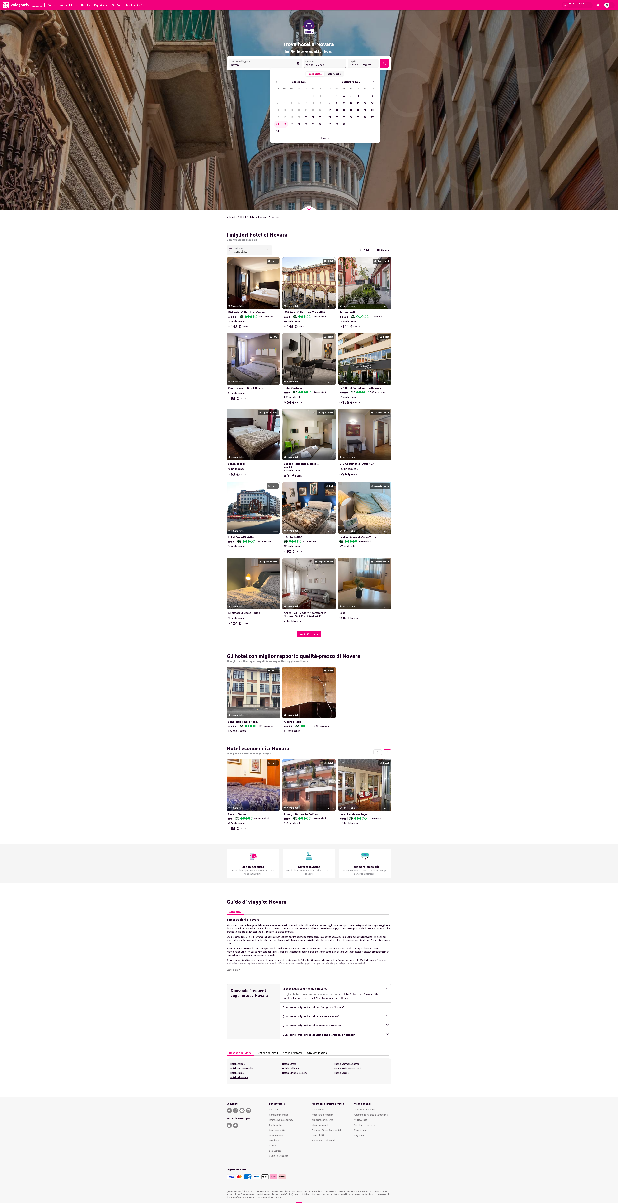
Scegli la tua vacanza (364, 1125)
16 (320, 110)
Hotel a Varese (341, 1073)
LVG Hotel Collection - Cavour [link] (246, 312)
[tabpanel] (309, 944)
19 (291, 117)
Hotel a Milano (237, 1064)
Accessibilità (318, 1135)
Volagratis (232, 217)
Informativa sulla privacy (281, 1120)
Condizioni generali (278, 1114)
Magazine (359, 1135)
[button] (234, 969)
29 (313, 124)
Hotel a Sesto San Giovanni (347, 1068)
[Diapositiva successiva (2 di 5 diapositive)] (276, 283)
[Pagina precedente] (377, 752)
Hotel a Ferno (237, 1073)
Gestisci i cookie (277, 1130)
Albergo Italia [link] (292, 721)
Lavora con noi (276, 1135)
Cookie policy (275, 1125)
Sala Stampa (275, 1151)
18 (284, 117)
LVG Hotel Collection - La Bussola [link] (360, 388)
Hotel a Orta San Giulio (241, 1068)
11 (284, 110)
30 (320, 124)
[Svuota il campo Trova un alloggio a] (298, 63)
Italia (252, 217)
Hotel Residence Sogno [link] (353, 814)
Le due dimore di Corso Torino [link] (358, 537)
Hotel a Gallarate (290, 1068)
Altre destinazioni (317, 1052)
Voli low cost (360, 1120)
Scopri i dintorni (292, 1052)
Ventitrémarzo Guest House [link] (245, 388)
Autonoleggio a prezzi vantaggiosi (371, 1114)
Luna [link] (342, 612)
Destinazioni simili (267, 1052)
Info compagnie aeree (322, 1120)
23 (320, 117)
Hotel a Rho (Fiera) (239, 1077)
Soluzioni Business (278, 1156)
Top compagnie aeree (365, 1109)
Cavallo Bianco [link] (237, 814)
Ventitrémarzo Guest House (332, 998)
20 (299, 117)
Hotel (243, 217)
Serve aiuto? (318, 1109)
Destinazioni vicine (240, 1052)
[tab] (235, 912)
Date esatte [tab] (315, 74)
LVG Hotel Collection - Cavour (355, 994)
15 (313, 110)
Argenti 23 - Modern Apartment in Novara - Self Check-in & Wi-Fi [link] (305, 614)
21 (306, 117)
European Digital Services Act (326, 1130)
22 (313, 117)
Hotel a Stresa (289, 1064)
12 (291, 110)
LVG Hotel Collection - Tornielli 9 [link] (304, 312)
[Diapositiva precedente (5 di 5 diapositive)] (230, 283)
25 (284, 124)
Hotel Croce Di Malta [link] (241, 537)
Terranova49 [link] (347, 312)
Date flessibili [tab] (334, 74)
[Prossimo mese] (373, 82)
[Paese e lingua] (598, 5)
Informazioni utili (320, 1125)
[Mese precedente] (276, 82)
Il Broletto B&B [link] (293, 537)
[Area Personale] (609, 5)
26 (291, 124)
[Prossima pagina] (387, 752)
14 (306, 110)
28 (306, 124)
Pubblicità (274, 1140)
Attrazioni (235, 911)
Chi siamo (274, 1109)
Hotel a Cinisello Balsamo (295, 1073)
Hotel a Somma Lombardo (346, 1064)
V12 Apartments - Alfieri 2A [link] (356, 463)
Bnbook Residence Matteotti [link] (301, 463)
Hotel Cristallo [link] (293, 388)
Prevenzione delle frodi (323, 1140)
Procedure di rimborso (323, 1114)
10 (277, 110)
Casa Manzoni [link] (236, 463)
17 (277, 117)
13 (299, 110)
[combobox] (265, 63)
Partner (272, 1145)
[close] (230, 235)
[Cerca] (384, 63)
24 (277, 124)
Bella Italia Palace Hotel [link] (243, 721)
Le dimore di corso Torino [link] (244, 612)
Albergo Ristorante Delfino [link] (301, 814)
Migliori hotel (360, 1130)
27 (299, 124)
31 (277, 131)
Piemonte (263, 217)
